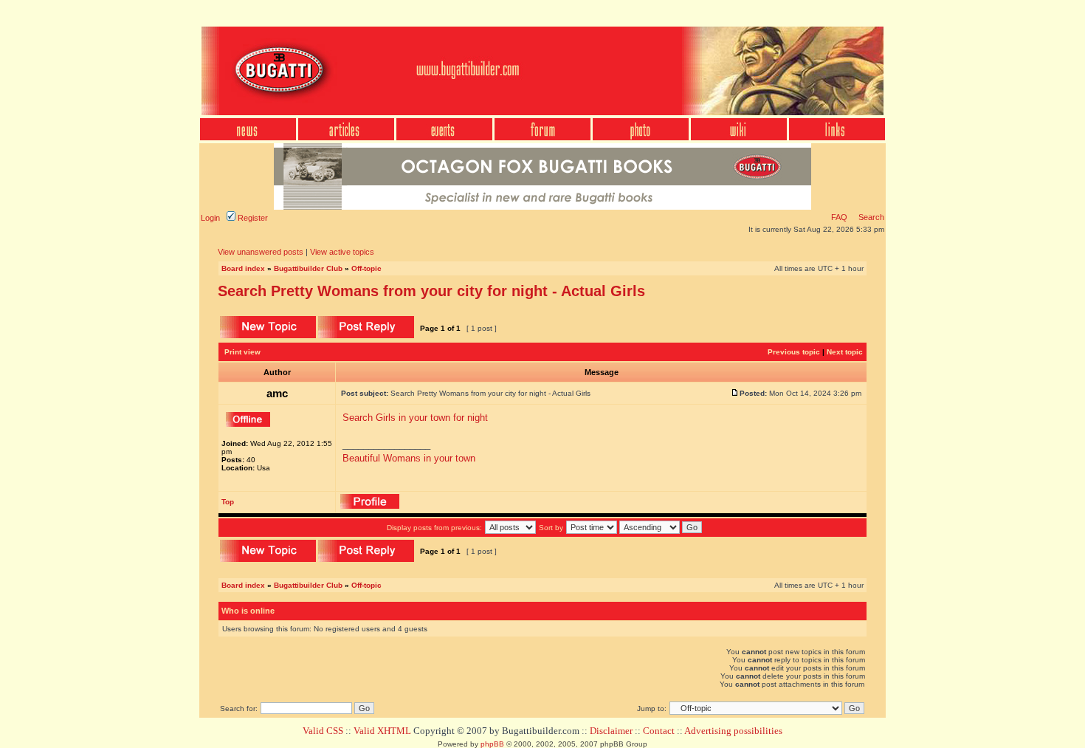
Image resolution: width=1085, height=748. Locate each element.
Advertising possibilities (733, 730)
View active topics (342, 251)
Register (251, 217)
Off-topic (366, 268)
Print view (242, 352)
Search (870, 217)
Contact (659, 730)
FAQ (839, 217)
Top (227, 502)
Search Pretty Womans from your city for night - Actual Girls (431, 291)
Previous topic (794, 352)
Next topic (845, 352)
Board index (243, 268)
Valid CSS (323, 730)
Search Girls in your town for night (415, 417)
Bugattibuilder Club (308, 268)
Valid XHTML (382, 730)
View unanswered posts (260, 251)
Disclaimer (611, 730)
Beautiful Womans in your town (408, 458)
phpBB (492, 744)
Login (210, 217)
